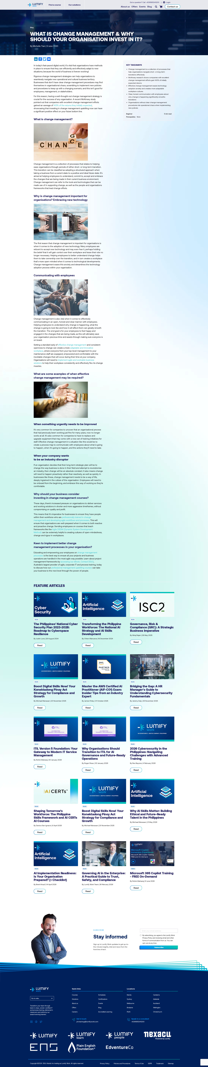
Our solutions (74, 5)
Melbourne (130, 1003)
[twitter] (44, 59)
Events (142, 6)
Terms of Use (139, 1063)
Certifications (102, 999)
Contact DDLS (87, 561)
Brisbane (130, 1007)
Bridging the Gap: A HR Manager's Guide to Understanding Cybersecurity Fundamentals (151, 691)
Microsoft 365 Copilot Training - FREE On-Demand (151, 874)
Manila (129, 995)
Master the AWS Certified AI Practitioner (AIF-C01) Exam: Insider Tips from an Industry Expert (102, 691)
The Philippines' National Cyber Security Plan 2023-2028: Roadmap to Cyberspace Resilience (56, 629)
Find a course (55, 5)
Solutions (75, 999)
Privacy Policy (104, 1063)
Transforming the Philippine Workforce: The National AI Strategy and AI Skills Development (101, 629)
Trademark (160, 1063)
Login (168, 2)
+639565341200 (153, 2)
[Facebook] (36, 1021)
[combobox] (31, 998)
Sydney (129, 999)
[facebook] (40, 59)
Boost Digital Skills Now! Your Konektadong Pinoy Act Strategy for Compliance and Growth (54, 691)
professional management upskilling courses (71, 567)
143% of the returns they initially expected (73, 105)
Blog (149, 6)
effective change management (72, 344)
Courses (75, 995)
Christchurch (157, 1012)
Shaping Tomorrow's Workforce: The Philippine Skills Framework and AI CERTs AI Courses (55, 816)
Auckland (156, 1003)
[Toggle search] (156, 6)
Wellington (156, 1007)
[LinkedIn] (31, 1021)
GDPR (150, 1063)
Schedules (102, 995)
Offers (134, 6)
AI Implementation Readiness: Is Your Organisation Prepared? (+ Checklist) (55, 876)
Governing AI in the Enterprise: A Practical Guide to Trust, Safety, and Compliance (103, 876)
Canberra (156, 995)
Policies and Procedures (122, 1063)
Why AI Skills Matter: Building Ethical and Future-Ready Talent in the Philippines (151, 814)
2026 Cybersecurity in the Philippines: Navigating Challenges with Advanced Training (149, 753)
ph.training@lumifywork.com (87, 1022)
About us (125, 6)
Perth (128, 1012)
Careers (74, 1012)
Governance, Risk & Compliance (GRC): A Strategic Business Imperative (152, 627)
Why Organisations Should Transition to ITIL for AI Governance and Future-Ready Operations (103, 753)
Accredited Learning (105, 1012)
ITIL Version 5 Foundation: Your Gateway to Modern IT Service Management (56, 752)
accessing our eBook (70, 561)
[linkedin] (36, 59)
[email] (49, 59)
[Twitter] (41, 1021)
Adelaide (156, 999)
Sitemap (171, 1063)
